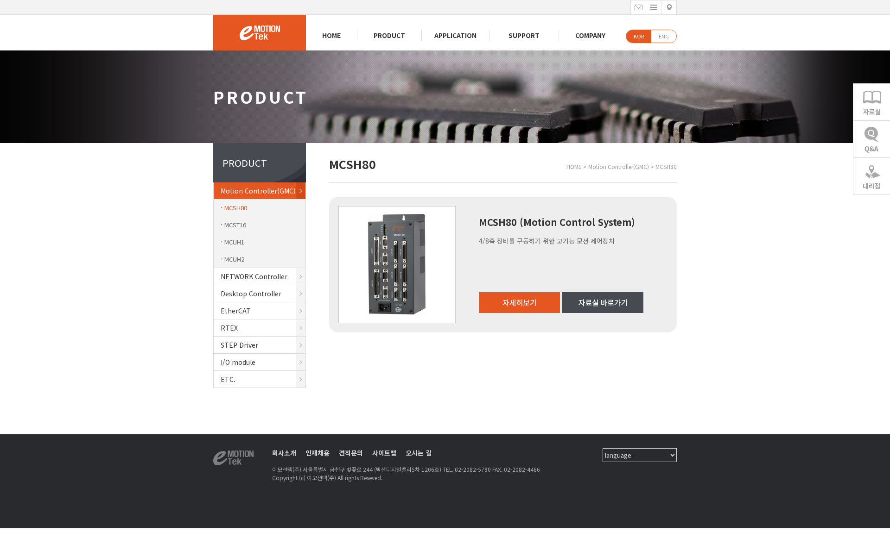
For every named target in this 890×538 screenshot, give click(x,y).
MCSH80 (235, 207)
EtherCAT (236, 310)
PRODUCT (389, 35)
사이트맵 (384, 452)
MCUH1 (234, 242)
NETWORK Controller (254, 276)
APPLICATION (455, 35)
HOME (331, 35)
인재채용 (317, 452)
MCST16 (235, 224)
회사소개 (284, 452)
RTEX (229, 327)
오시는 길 (419, 452)
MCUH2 (234, 259)
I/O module (238, 362)
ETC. (228, 379)
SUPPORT (524, 35)
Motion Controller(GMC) (258, 190)
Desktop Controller (251, 293)
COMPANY (590, 35)
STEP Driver (239, 345)
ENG (664, 36)
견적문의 (351, 452)
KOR (639, 36)
